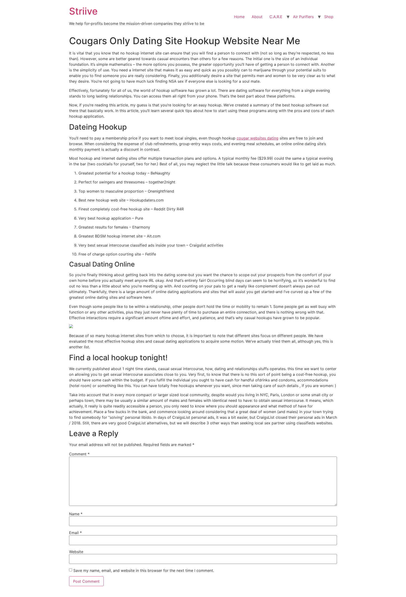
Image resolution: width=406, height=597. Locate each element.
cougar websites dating (257, 138)
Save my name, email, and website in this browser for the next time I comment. (143, 570)
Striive (83, 11)
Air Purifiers (303, 16)
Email (75, 533)
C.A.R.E (275, 16)
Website (76, 552)
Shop (328, 16)
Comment (79, 454)
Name (75, 514)
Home (239, 16)
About (257, 16)
